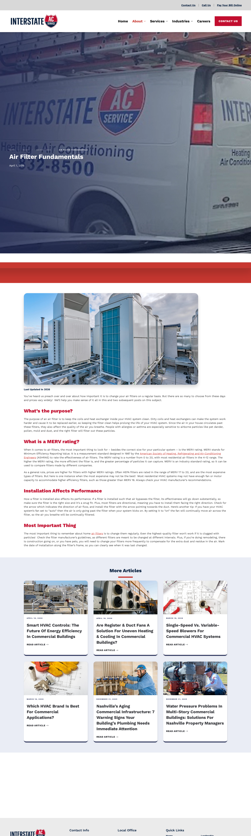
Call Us (206, 5)
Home (123, 21)
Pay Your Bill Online (229, 5)
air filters (97, 533)
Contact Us (188, 5)
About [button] (137, 21)
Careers (203, 21)
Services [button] (157, 21)
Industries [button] (181, 21)
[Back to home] (34, 21)
